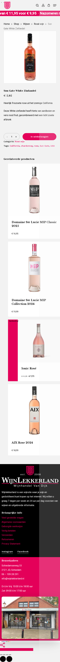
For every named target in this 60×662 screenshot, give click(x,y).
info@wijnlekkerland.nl (13, 578)
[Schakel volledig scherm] (4, 654)
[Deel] (7, 654)
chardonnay (27, 146)
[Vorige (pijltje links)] (3, 659)
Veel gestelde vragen (12, 517)
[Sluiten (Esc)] (10, 654)
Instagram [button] (7, 551)
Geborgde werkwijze (12, 526)
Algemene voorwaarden (14, 522)
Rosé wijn (39, 24)
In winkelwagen (39, 136)
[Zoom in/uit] (1, 654)
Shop (16, 24)
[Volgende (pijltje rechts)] (9, 659)
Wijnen (26, 24)
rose (36, 146)
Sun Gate (44, 146)
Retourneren (8, 539)
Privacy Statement (11, 543)
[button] (54, 5)
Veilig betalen (9, 530)
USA (53, 146)
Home (7, 24)
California (15, 146)
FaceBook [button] (23, 551)
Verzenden (7, 535)
